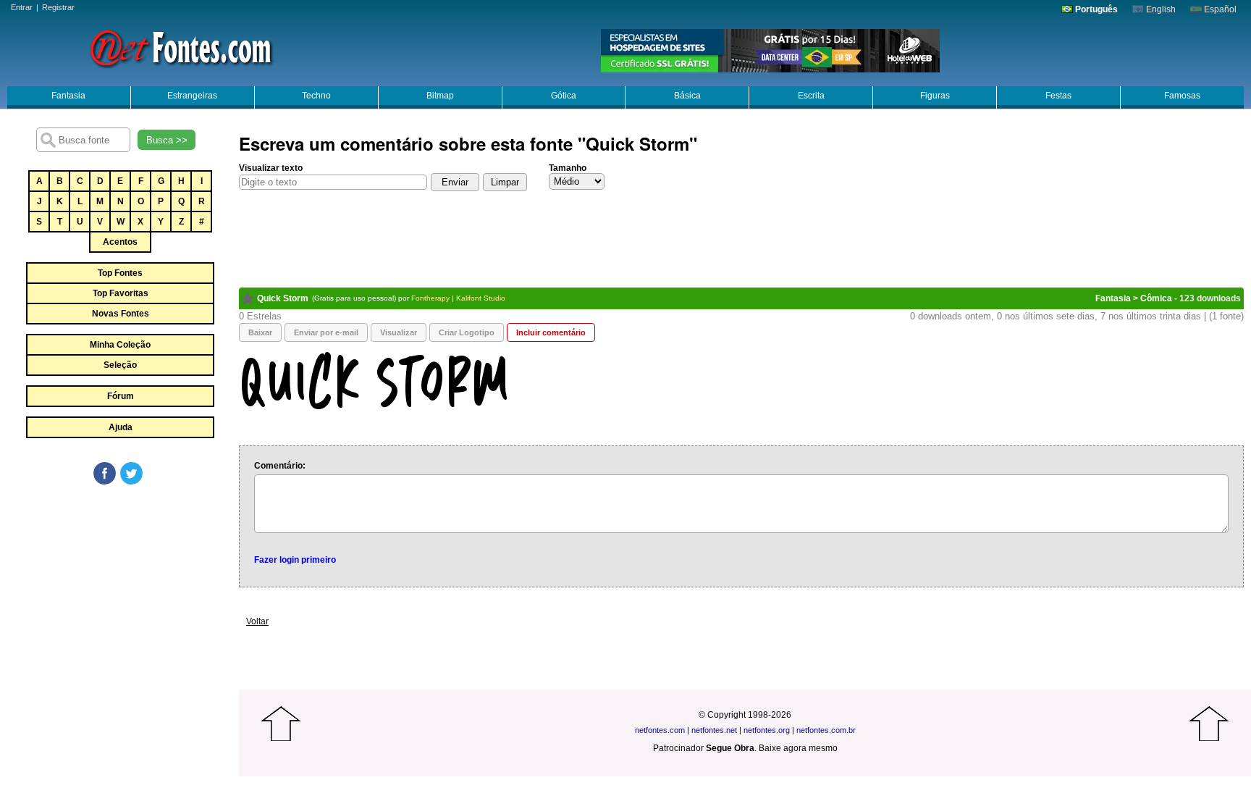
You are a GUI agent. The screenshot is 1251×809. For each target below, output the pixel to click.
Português (1095, 9)
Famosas (1182, 96)
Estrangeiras (192, 96)
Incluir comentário (551, 332)
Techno (316, 96)
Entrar (22, 7)
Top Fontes (120, 273)
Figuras (935, 96)
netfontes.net (714, 730)
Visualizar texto (271, 168)
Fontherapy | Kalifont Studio (458, 298)
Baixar (260, 332)
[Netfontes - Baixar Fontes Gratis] (181, 47)
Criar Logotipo (466, 332)
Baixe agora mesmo (798, 748)
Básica (687, 96)
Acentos (120, 242)
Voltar (257, 621)
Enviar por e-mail (326, 332)
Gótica (563, 96)
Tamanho (567, 168)
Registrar (58, 7)
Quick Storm (282, 298)
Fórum (120, 396)
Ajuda (120, 427)
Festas (1058, 96)
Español (1219, 9)
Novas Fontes (120, 314)
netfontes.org (767, 730)
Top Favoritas (120, 293)
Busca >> (167, 140)
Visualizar (398, 332)
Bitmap (440, 96)
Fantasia (68, 96)
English (1160, 9)
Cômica (1156, 298)
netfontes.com (660, 730)
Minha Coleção (120, 345)
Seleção (120, 365)
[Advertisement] (119, 595)
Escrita (811, 96)
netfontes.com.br (826, 730)
